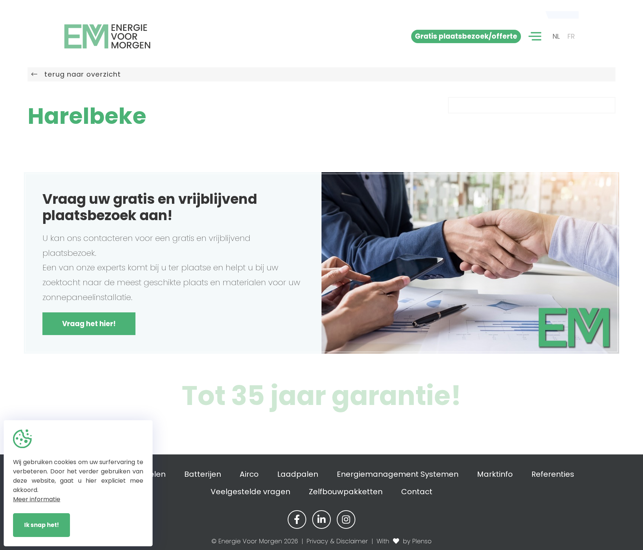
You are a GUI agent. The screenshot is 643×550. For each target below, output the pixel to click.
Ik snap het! (41, 525)
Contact (416, 491)
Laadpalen (297, 474)
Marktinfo (495, 474)
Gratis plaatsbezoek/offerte (466, 36)
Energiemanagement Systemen (397, 474)
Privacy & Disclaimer (337, 541)
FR (571, 36)
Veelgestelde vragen (250, 491)
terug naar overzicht (79, 74)
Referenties (552, 474)
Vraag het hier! (89, 323)
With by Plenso (404, 541)
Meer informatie (36, 499)
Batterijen (202, 474)
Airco (249, 474)
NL (556, 36)
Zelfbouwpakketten (346, 491)
